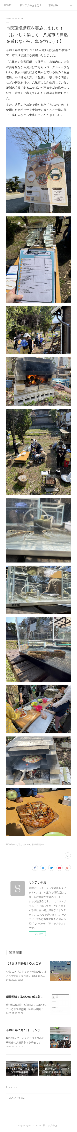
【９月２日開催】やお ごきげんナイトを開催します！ (41, 963)
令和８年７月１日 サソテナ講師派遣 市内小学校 (39, 1030)
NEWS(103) (11, 844)
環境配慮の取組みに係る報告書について (32, 997)
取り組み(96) (24, 844)
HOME (7, 5)
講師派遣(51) (38, 844)
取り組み (53, 5)
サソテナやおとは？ (31, 5)
